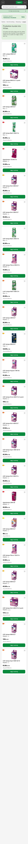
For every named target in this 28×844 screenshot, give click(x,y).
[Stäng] (25, 11)
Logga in (19, 2)
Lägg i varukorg (14, 64)
